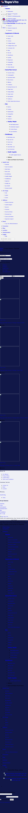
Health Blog (3, 495)
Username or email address (8, 792)
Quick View (3, 320)
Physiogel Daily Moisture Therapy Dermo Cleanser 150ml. (14, 418)
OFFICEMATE (3, 507)
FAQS (4, 487)
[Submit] (3, 16)
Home (1, 248)
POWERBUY (3, 512)
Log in (11, 799)
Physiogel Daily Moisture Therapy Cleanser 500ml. (12, 323)
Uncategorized (6, 272)
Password (3, 797)
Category (5, 266)
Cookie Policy (6, 477)
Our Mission (5, 474)
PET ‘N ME (2, 514)
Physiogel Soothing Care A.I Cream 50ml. (10, 465)
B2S (1, 510)
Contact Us (5, 485)
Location (5, 489)
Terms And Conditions (8, 479)
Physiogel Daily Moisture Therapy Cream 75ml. (11, 370)
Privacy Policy (6, 476)
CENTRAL (2, 504)
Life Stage (5, 270)
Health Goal (5, 268)
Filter (2, 278)
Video (4, 497)
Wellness (5, 265)
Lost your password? (5, 802)
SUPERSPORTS (3, 509)
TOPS (1, 505)
